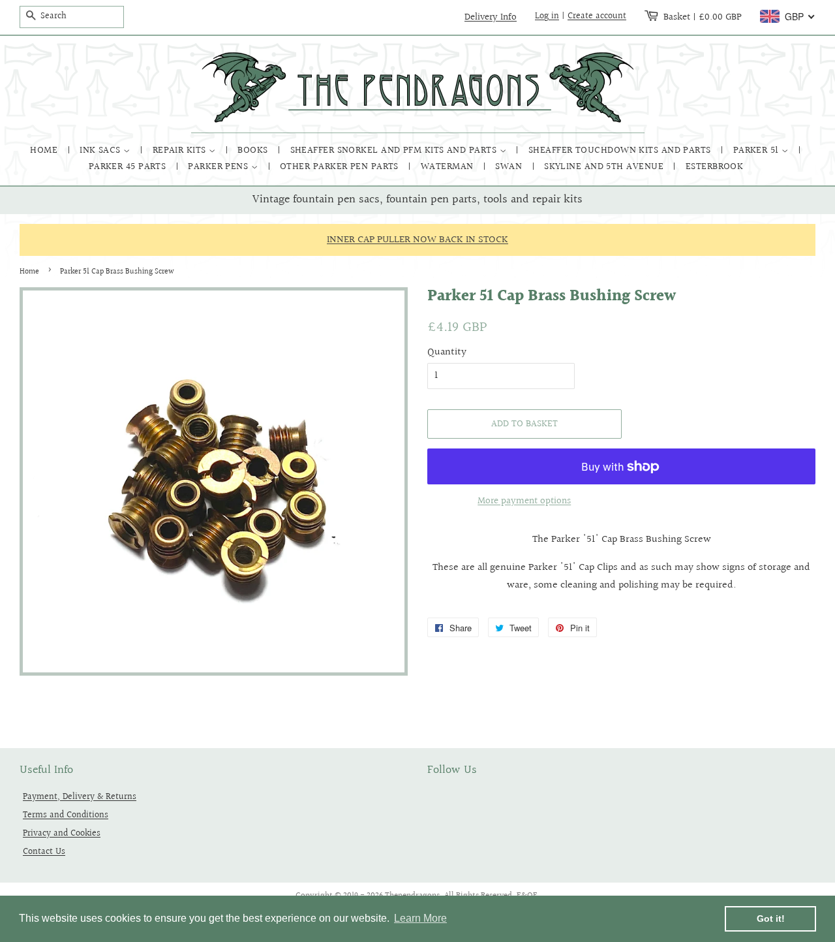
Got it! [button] (771, 918)
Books (254, 150)
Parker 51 (757, 150)
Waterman (448, 166)
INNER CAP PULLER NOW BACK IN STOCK (417, 240)
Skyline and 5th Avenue (605, 166)
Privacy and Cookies (61, 833)
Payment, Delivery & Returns (79, 796)
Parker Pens (219, 166)
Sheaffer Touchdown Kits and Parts (621, 150)
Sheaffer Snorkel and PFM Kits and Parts (395, 150)
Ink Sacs (101, 150)
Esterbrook (715, 166)
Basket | (702, 17)
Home (45, 150)
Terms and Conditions (65, 815)
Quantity (446, 352)
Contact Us (44, 851)
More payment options (524, 501)
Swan (509, 166)
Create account (597, 16)
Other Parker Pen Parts (340, 166)
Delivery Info (490, 17)
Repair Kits (181, 150)
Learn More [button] (420, 918)
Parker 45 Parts (129, 166)
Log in (547, 16)
